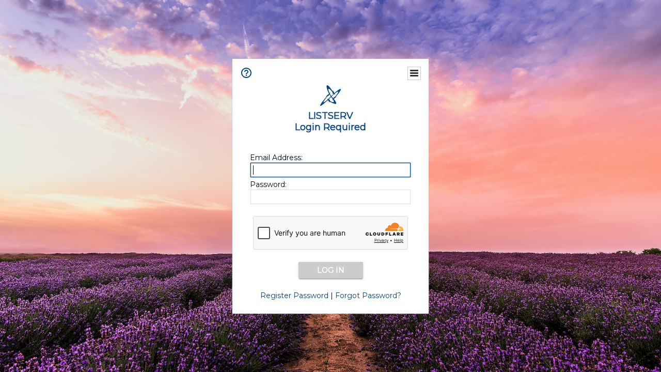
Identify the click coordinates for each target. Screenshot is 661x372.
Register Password (294, 295)
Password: (268, 184)
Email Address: (276, 157)
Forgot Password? (368, 295)
